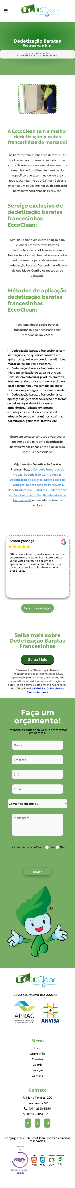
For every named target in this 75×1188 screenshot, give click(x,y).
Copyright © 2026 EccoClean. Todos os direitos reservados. (37, 1139)
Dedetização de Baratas (26, 479)
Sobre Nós (37, 1053)
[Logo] (37, 981)
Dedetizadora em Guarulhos (27, 490)
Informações (42, 53)
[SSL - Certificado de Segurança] (60, 1160)
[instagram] (28, 1123)
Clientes (37, 1059)
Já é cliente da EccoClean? (27, 847)
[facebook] (37, 1123)
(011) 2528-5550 (40, 1108)
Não (62, 847)
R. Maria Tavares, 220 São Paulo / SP (37, 1100)
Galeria (37, 1064)
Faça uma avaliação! (38, 608)
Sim (52, 847)
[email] (47, 1123)
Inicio (37, 1048)
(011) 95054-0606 (39, 1114)
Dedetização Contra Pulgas (43, 474)
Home (27, 53)
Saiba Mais (37, 659)
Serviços (37, 1070)
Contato (37, 1075)
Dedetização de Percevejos (44, 485)
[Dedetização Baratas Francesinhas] (37, 99)
